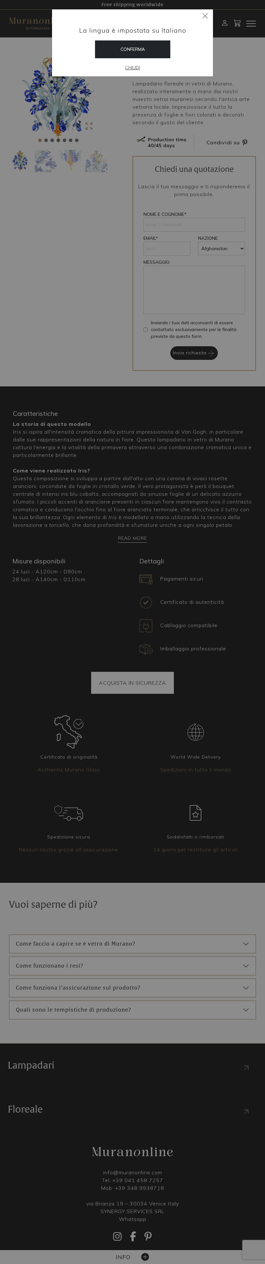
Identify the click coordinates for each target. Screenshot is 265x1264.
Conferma (133, 49)
